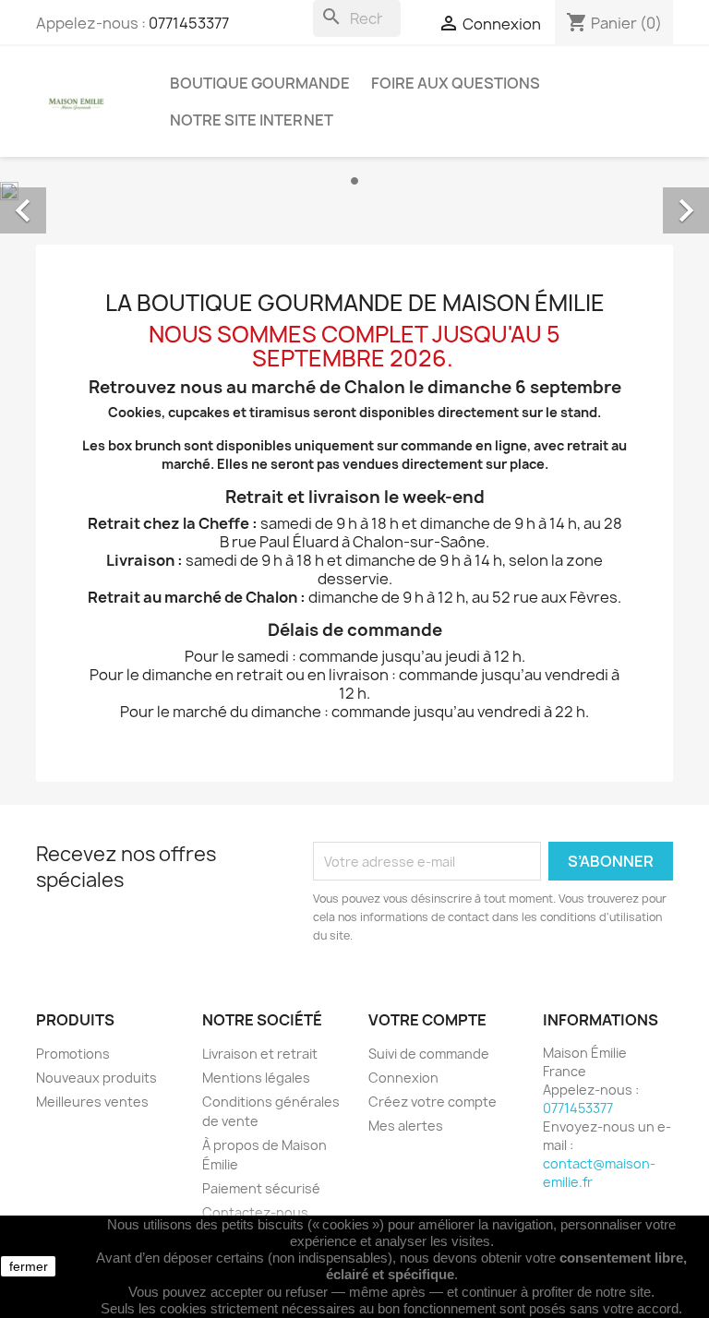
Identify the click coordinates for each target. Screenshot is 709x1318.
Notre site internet (251, 120)
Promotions (73, 1053)
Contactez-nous (255, 1212)
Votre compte (427, 1020)
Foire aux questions (455, 83)
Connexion (403, 1077)
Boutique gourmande (260, 83)
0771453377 (189, 23)
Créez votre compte (432, 1101)
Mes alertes (405, 1125)
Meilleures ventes (92, 1101)
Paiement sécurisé (261, 1188)
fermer (28, 1266)
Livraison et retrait (260, 1053)
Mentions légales (256, 1077)
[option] (354, 190)
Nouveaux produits (96, 1077)
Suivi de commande (428, 1053)
